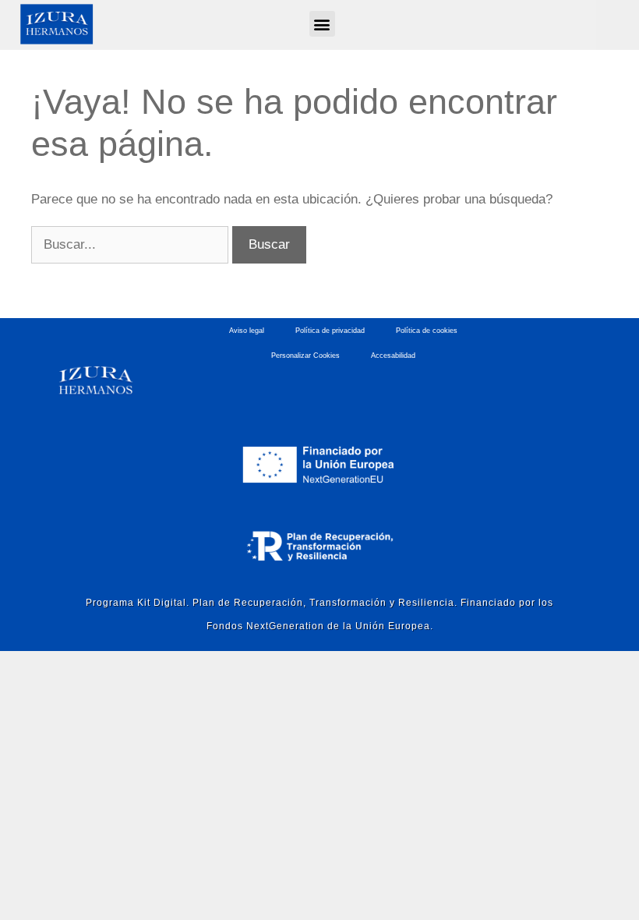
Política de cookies (426, 330)
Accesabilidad (393, 355)
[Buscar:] (131, 244)
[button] (322, 24)
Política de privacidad (330, 330)
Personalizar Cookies (305, 355)
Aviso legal (246, 330)
